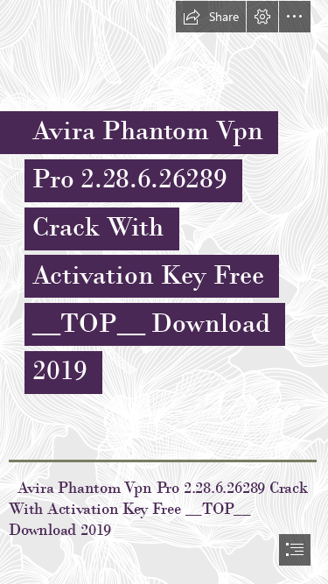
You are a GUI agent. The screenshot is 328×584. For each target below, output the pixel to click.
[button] (211, 16)
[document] (164, 292)
